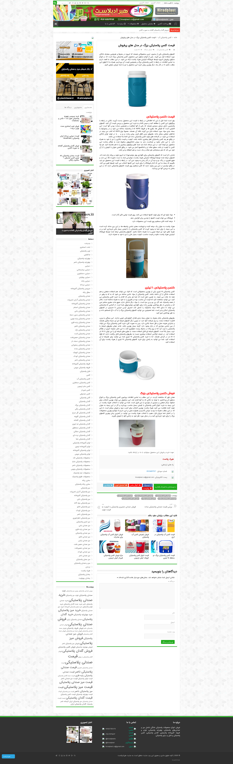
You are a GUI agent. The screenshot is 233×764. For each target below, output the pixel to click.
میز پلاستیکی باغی (83, 499)
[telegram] (70, 2)
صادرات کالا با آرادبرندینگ (176, 760)
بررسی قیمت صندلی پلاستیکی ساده (158, 505)
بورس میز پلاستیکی (72, 591)
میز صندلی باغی (84, 525)
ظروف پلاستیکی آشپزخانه (81, 363)
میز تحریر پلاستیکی (83, 521)
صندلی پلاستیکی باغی (82, 311)
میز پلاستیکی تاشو (83, 506)
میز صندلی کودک (84, 552)
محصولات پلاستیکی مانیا (81, 461)
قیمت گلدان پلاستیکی (79, 698)
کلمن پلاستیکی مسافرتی (81, 382)
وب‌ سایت (171, 632)
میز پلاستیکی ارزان (75, 701)
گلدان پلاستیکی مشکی (82, 431)
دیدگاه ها (68, 107)
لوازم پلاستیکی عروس (82, 454)
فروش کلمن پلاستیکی (163, 496)
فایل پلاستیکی (85, 371)
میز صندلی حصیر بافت (82, 544)
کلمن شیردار (85, 390)
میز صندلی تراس (84, 540)
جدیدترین (88, 107)
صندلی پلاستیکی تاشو (82, 326)
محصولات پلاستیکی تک (81, 458)
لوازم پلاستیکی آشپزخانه (81, 450)
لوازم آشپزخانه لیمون (82, 446)
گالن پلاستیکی (85, 397)
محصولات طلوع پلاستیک (81, 476)
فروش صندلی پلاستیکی (75, 621)
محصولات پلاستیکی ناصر (81, 465)
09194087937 (151, 471)
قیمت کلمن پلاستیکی (125, 496)
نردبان (88, 567)
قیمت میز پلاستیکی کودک (66, 691)
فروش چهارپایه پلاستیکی (84, 647)
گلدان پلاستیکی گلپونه (82, 416)
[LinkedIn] (78, 2)
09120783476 (111, 728)
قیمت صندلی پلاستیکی (78, 659)
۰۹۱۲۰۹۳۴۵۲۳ (110, 734)
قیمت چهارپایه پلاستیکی (84, 694)
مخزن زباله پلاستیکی (82, 484)
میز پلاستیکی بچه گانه (82, 503)
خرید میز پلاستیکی (69, 610)
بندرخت (87, 243)
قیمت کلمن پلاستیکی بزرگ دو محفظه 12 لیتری (164, 556)
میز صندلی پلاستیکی (83, 533)
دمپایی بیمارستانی (83, 269)
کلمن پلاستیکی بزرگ (149, 499)
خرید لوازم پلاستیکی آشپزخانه (73, 607)
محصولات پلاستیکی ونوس (80, 469)
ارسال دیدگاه (148, 50)
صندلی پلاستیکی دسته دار (80, 341)
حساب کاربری (155, 3)
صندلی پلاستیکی (84, 296)
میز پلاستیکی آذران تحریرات (80, 491)
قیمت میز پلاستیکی (78, 687)
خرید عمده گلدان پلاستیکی (73, 604)
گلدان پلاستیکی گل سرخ (81, 412)
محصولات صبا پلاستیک (81, 473)
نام (174, 613)
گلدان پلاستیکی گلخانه (82, 420)
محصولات (133, 23)
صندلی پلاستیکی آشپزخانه (81, 303)
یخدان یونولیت (84, 578)
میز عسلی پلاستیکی (83, 559)
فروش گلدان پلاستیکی (77, 650)
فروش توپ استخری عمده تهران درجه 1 (70, 127)
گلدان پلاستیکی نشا (83, 439)
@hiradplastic (111, 738)
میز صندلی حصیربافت (82, 548)
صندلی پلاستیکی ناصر (82, 360)
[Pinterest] (80, 2)
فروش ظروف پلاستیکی (75, 628)
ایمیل (173, 622)
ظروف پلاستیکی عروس (82, 367)
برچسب (89, 112)
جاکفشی (87, 254)
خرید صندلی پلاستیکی (75, 597)
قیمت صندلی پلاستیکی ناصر (76, 669)
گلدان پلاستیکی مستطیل (81, 427)
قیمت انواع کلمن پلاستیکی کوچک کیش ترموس (139, 556)
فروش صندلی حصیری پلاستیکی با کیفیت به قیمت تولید (119, 507)
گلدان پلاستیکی (84, 401)
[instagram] (73, 2)
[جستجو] (55, 3)
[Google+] (85, 2)
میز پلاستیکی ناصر (83, 514)
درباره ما (120, 23)
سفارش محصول (147, 23)
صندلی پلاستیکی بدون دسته (80, 315)
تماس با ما (109, 23)
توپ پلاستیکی (85, 251)
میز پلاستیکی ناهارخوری (81, 518)
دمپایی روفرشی (84, 277)
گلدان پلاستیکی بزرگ (82, 405)
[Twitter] (83, 2)
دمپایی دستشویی (83, 273)
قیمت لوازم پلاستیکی (85, 678)
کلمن (88, 375)
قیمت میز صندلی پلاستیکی (75, 682)
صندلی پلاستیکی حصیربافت (80, 337)
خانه (175, 23)
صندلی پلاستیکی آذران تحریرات (78, 300)
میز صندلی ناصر (84, 555)
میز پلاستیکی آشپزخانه (82, 495)
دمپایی (87, 266)
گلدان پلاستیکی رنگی (82, 409)
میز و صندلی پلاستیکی (82, 563)
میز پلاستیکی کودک (83, 510)
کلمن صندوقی (85, 394)
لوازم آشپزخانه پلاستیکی (81, 442)
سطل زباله (86, 292)
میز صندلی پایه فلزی (82, 529)
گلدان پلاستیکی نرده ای (81, 435)
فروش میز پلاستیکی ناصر (70, 643)
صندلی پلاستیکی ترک (82, 330)
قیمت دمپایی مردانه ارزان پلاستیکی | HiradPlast (69, 137)
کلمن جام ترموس (83, 386)
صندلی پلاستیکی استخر (81, 307)
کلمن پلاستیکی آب (164, 37)
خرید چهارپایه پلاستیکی (83, 614)
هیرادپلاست (122, 755)
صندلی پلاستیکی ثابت (82, 333)
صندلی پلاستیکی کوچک (81, 352)
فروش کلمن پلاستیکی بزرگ (144, 496)
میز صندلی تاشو (84, 537)
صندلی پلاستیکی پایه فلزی (80, 322)
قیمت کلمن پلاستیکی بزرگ (167, 499)
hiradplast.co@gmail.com (115, 746)
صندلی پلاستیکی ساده (82, 348)
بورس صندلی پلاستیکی (85, 591)
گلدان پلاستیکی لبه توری (81, 424)
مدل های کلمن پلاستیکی (130, 499)
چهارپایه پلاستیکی (84, 258)
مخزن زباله (86, 480)
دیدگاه (171, 581)
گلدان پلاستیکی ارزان (78, 704)
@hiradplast (110, 742)
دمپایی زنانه (85, 281)
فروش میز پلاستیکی (81, 641)
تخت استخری (85, 247)
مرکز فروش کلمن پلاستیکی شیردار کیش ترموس (113, 556)
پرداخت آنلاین (163, 23)
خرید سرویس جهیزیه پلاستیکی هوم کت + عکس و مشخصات (68, 118)
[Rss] (88, 2)
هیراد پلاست (85, 570)
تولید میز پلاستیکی (72, 595)
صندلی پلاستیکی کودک (81, 356)
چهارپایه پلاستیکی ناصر (82, 262)
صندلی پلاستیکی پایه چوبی (80, 318)
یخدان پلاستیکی (84, 574)
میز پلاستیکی (85, 488)
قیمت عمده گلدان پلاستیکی (66, 676)
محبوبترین (78, 107)
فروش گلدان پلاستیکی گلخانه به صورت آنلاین (68, 147)
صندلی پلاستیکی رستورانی (80, 345)
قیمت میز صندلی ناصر (69, 678)
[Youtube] (75, 2)
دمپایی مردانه (85, 284)
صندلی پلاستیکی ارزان (74, 619)
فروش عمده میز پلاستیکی (74, 631)
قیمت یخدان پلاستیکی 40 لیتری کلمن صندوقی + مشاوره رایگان (148, 30)
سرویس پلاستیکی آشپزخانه (80, 288)
